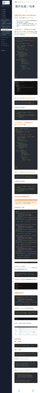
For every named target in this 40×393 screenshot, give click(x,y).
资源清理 (4, 34)
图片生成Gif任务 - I (5, 28)
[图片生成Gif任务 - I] (19, 390)
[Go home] (6, 2)
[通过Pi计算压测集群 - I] (33, 390)
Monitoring (3, 18)
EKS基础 (3, 9)
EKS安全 (3, 13)
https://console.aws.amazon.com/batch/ (22, 267)
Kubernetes (4, 43)
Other (3, 41)
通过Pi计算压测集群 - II (6, 33)
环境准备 (4, 21)
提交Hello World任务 (6, 26)
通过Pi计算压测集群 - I (6, 31)
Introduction (20, 2)
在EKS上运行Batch (5, 20)
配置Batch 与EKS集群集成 (6, 24)
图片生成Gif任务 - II (5, 29)
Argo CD (3, 39)
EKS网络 (3, 15)
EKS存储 (3, 11)
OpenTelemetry (5, 45)
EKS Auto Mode (4, 37)
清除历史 (3, 50)
